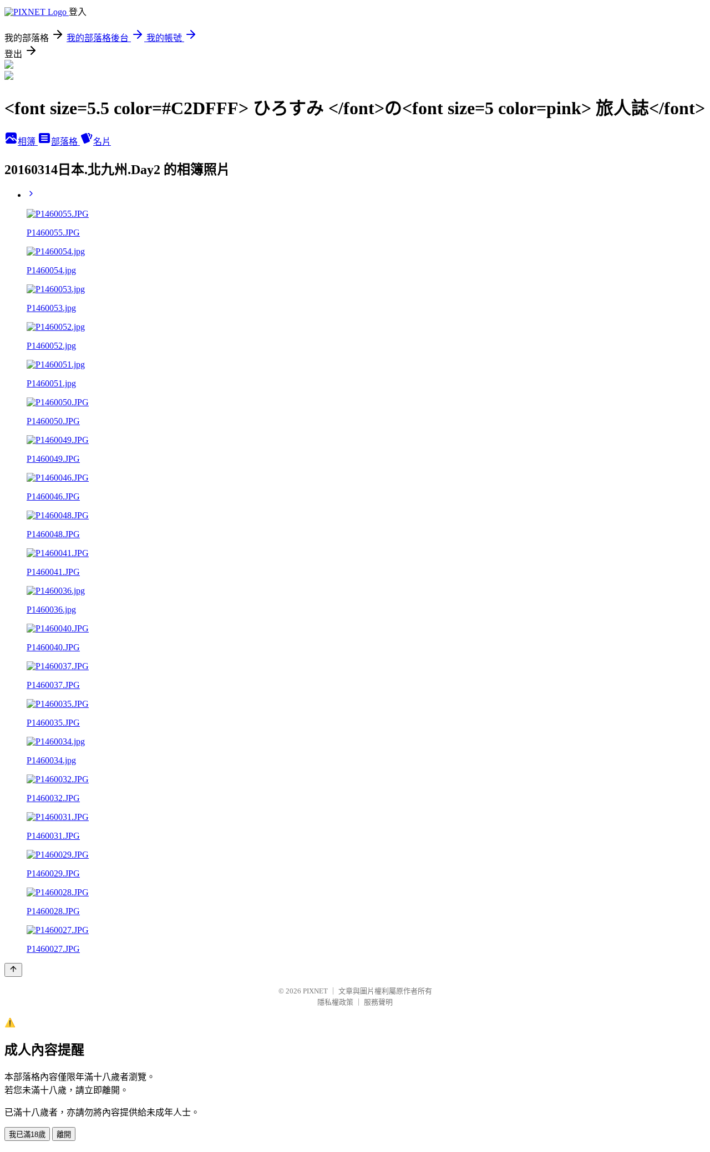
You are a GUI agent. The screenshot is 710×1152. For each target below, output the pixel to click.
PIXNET (315, 991)
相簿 (28, 141)
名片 (102, 141)
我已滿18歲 (27, 1134)
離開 (64, 1134)
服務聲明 (378, 1002)
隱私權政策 (335, 1002)
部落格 (65, 141)
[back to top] (13, 970)
